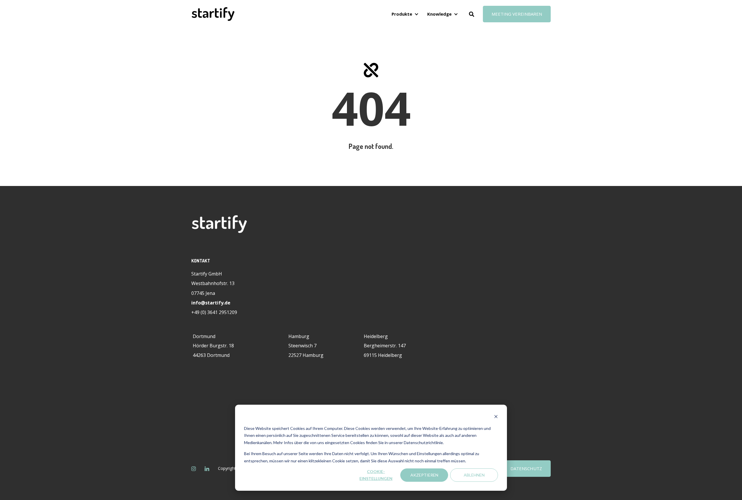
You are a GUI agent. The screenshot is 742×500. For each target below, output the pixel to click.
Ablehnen (474, 474)
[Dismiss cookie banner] (496, 417)
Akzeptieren (424, 474)
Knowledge (439, 14)
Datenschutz (526, 468)
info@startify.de (210, 303)
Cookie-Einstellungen (375, 475)
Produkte (402, 14)
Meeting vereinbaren (517, 14)
